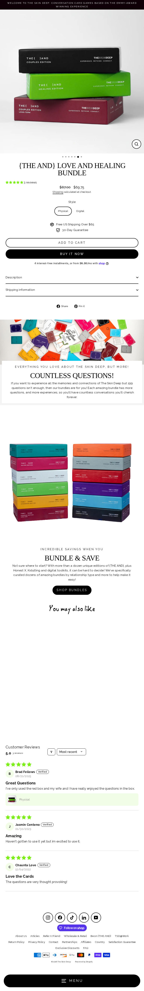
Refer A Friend (51, 935)
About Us (21, 935)
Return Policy (16, 941)
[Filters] (51, 751)
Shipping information (20, 289)
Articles (34, 935)
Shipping (57, 192)
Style (72, 202)
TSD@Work (122, 935)
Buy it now (72, 254)
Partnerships (69, 941)
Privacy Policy (36, 941)
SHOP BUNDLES (72, 590)
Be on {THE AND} (101, 935)
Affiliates (86, 941)
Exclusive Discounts (67, 947)
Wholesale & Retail (75, 935)
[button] (15, 182)
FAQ (85, 947)
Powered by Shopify (84, 962)
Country (100, 941)
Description (14, 277)
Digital (80, 210)
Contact (53, 941)
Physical (63, 210)
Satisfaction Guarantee (122, 941)
